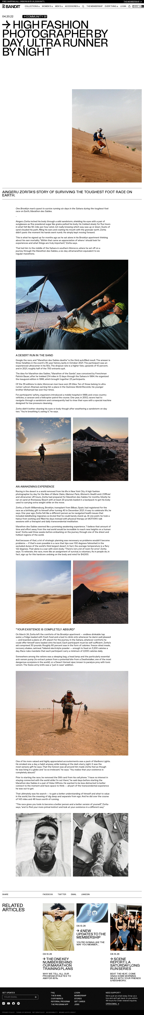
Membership (80, 996)
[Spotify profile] (18, 1003)
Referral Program (60, 1001)
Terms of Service (23, 1012)
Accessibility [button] (52, 1012)
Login (123, 6)
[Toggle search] (83, 6)
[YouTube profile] (8, 1003)
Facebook (48, 894)
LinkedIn (85, 894)
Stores (78, 999)
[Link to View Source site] (67, 1012)
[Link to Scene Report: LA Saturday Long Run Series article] (126, 942)
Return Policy (38, 1012)
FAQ (53, 993)
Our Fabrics (57, 999)
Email (73, 894)
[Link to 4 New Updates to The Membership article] (92, 924)
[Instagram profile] (3, 1003)
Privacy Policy (8, 1012)
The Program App (59, 1004)
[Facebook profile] (13, 1003)
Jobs (76, 1004)
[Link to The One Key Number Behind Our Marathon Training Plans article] (58, 941)
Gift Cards (79, 1001)
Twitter (62, 894)
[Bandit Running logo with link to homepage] (13, 6)
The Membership (132, 2)
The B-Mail (56, 996)
